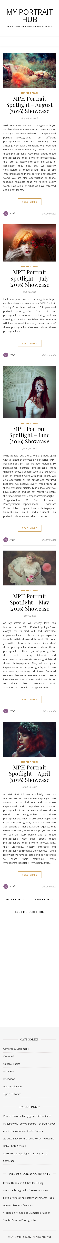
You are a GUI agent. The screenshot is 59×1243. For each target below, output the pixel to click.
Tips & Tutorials (12, 1094)
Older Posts (14, 899)
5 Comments (49, 213)
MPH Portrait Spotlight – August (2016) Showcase (29, 104)
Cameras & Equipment (16, 1048)
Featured (8, 1056)
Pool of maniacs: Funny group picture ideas (27, 1116)
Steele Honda (11, 1183)
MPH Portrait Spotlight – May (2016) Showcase (30, 602)
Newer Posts (44, 899)
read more (29, 201)
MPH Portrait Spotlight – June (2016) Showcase (29, 435)
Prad (12, 213)
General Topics (11, 1063)
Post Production (12, 1086)
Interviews (9, 1078)
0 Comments (49, 355)
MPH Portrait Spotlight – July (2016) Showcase (30, 278)
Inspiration (29, 93)
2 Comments (49, 886)
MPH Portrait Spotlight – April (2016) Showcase (29, 773)
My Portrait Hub (29, 15)
